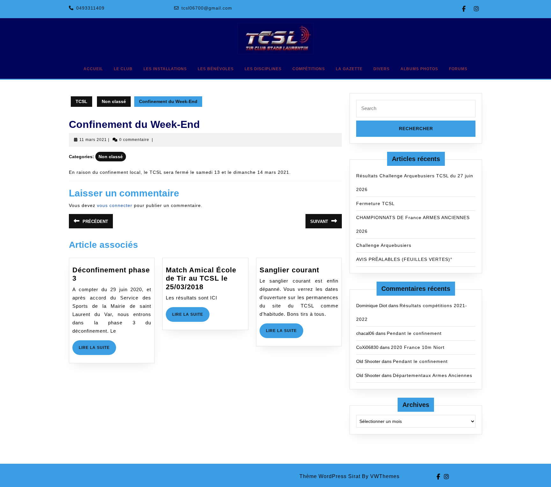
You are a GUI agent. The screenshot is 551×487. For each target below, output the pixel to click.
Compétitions (308, 69)
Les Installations (165, 69)
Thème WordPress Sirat (329, 476)
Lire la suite (97, 350)
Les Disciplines (263, 69)
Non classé (114, 101)
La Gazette (349, 69)
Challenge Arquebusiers (383, 245)
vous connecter (114, 205)
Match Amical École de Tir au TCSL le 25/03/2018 (201, 278)
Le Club (123, 69)
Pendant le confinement (414, 333)
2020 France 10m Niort (417, 347)
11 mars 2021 (93, 139)
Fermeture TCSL (375, 203)
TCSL (81, 101)
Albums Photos (419, 69)
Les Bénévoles (216, 69)
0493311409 (90, 8)
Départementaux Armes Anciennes (432, 375)
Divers (381, 69)
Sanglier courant (289, 270)
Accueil (93, 69)
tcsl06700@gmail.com (206, 8)
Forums (458, 69)
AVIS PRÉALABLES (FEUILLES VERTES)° (404, 259)
